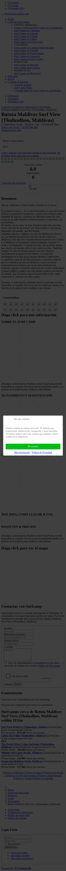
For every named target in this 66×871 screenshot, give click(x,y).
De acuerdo (33, 446)
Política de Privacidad (42, 452)
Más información (22, 452)
